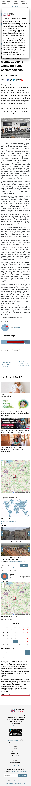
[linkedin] (14, 80)
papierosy (16, 350)
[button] (15, 476)
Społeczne (8, 350)
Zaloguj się (25, 7)
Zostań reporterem (24, 2)
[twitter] (11, 80)
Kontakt (15, 764)
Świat (15, 750)
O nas (15, 760)
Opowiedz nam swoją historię (5, 2)
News (15, 748)
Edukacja (15, 758)
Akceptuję (14, 561)
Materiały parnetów (15, 762)
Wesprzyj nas (9, 783)
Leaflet (15, 492)
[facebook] (8, 80)
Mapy (15, 746)
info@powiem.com (15, 725)
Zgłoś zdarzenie (16, 2)
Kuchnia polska (15, 757)
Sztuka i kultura (15, 753)
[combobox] (2, 653)
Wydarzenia (15, 751)
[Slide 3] (17, 538)
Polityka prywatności (20, 783)
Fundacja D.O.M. (18, 780)
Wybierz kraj (15, 6)
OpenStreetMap (21, 492)
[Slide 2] (14, 538)
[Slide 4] (20, 538)
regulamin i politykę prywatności (17, 561)
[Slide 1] (11, 538)
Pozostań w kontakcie (13, 740)
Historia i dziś (15, 755)
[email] (17, 80)
